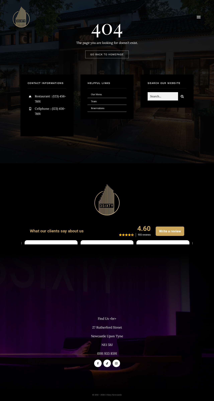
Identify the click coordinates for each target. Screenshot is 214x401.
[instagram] (50, 124)
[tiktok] (107, 363)
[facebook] (31, 124)
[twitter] (40, 124)
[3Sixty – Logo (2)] (21, 8)
